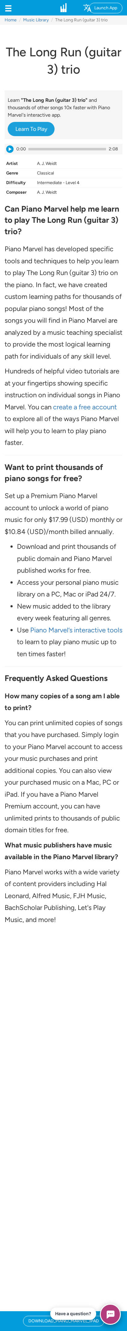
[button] (8, 7)
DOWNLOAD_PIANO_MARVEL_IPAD (63, 1321)
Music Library (36, 20)
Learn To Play (31, 129)
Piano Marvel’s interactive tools (76, 630)
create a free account (85, 407)
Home (11, 20)
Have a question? (73, 1313)
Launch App (105, 8)
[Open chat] (110, 1314)
